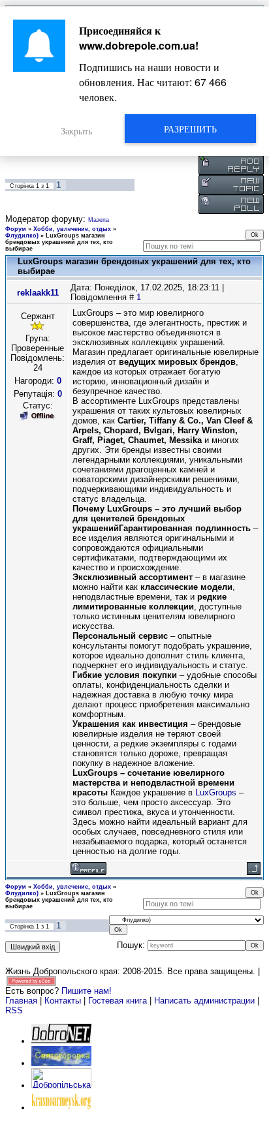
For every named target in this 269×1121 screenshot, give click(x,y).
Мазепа (98, 220)
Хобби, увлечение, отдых (72, 229)
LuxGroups (215, 792)
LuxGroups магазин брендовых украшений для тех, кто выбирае (59, 242)
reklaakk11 (38, 293)
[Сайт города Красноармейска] (61, 1108)
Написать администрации (205, 1001)
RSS (14, 1010)
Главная (21, 1001)
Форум (15, 229)
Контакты (62, 1001)
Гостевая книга (117, 1001)
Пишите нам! (86, 991)
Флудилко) (22, 235)
